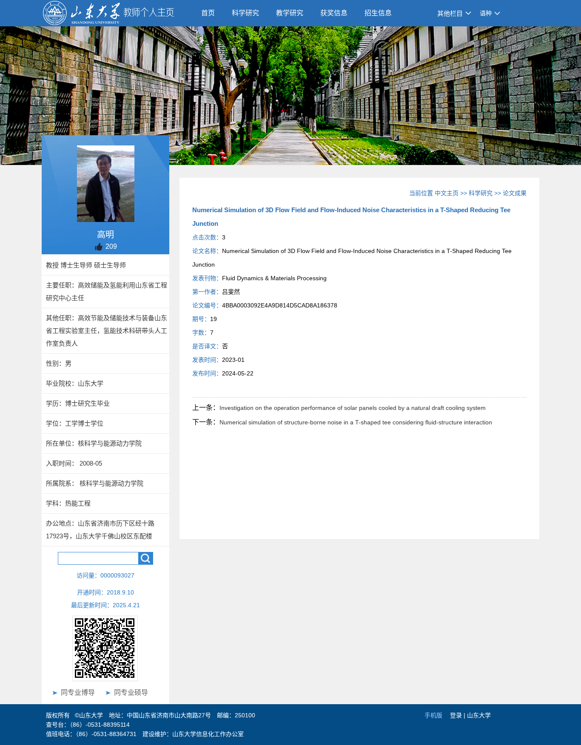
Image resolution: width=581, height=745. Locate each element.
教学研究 (289, 13)
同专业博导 (78, 692)
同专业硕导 (131, 692)
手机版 (433, 715)
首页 (208, 13)
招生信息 (378, 13)
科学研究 (245, 13)
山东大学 (479, 715)
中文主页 (447, 193)
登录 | (458, 715)
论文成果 (515, 193)
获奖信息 (333, 13)
